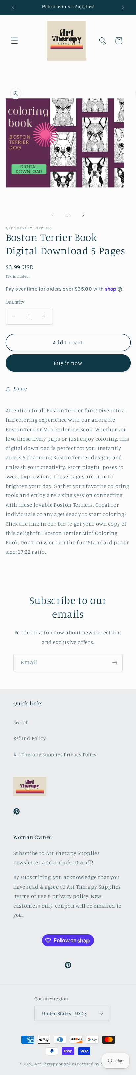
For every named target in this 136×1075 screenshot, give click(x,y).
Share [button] (20, 388)
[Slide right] (83, 215)
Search (21, 722)
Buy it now (68, 363)
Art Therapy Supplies (55, 1063)
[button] (14, 41)
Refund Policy (29, 738)
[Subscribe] (114, 662)
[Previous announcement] (13, 7)
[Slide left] (53, 215)
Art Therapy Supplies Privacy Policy (55, 754)
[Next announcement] (123, 7)
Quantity (15, 301)
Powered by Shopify (96, 1063)
